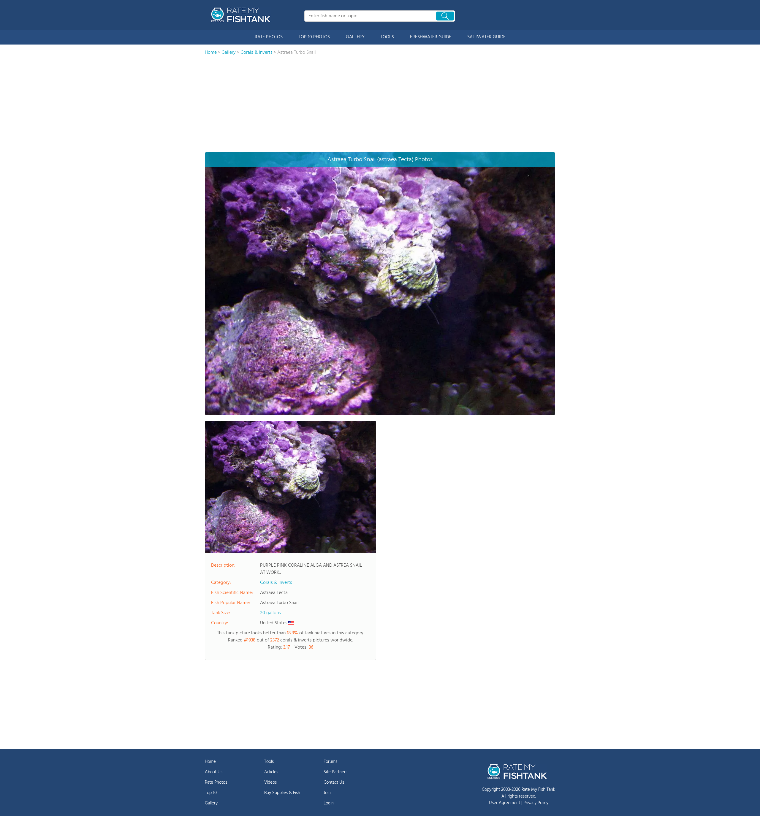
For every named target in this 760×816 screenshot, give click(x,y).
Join (327, 792)
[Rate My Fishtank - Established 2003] (242, 15)
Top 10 (211, 792)
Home (210, 761)
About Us (213, 772)
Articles (271, 772)
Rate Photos (216, 782)
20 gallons (270, 613)
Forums (330, 761)
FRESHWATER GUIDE (430, 37)
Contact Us (334, 782)
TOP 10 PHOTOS (314, 37)
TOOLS (387, 37)
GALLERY (355, 37)
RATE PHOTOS (269, 37)
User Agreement (504, 803)
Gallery (211, 803)
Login (329, 803)
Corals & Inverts (276, 583)
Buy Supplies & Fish (282, 792)
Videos (270, 782)
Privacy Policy (535, 803)
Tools (269, 761)
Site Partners (335, 772)
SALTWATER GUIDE (486, 37)
